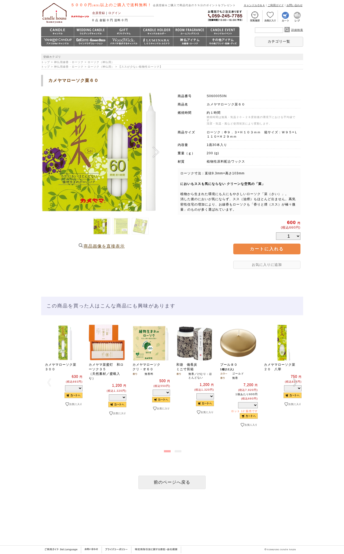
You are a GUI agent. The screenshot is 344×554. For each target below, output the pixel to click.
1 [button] (167, 450)
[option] (63, 374)
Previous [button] (49, 382)
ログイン (114, 12)
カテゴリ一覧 (279, 41)
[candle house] (54, 23)
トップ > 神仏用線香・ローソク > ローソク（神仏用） (77, 62)
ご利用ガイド (276, 5)
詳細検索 (297, 29)
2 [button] (177, 450)
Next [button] (295, 382)
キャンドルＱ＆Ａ (254, 5)
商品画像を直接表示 (104, 246)
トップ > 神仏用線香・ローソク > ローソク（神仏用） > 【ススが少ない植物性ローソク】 (103, 66)
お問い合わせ (294, 5)
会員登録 (98, 12)
